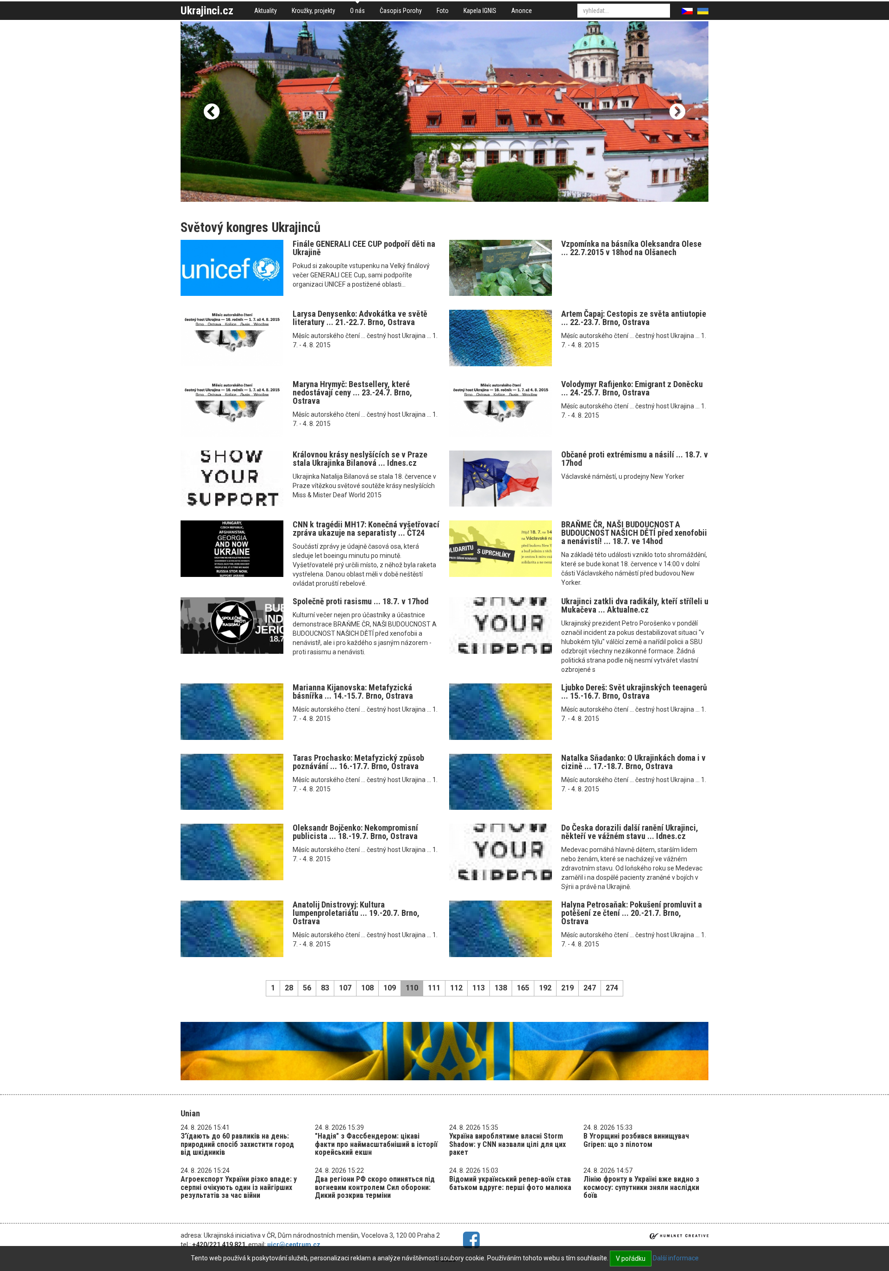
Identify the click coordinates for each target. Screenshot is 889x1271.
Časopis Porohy (401, 10)
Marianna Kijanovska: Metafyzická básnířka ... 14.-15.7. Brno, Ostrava (353, 691)
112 (456, 987)
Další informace (676, 1258)
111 (434, 987)
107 (345, 987)
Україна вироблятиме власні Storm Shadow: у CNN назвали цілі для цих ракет (507, 1144)
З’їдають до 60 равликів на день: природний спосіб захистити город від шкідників (237, 1144)
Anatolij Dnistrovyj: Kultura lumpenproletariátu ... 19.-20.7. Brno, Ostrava (356, 913)
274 (612, 987)
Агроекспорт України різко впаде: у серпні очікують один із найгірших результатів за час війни (239, 1187)
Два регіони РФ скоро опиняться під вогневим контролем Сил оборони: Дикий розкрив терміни (375, 1187)
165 (523, 987)
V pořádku (630, 1258)
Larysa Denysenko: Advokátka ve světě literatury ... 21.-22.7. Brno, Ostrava (360, 318)
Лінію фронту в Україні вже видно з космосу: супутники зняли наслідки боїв (641, 1187)
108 (367, 987)
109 (389, 987)
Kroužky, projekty (313, 10)
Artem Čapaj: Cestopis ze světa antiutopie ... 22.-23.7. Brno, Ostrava (633, 318)
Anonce (521, 10)
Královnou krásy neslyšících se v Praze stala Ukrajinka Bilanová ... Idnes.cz (360, 459)
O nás (357, 10)
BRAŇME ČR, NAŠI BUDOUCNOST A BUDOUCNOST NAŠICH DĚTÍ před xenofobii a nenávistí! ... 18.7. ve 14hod (634, 533)
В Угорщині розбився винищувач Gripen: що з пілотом (636, 1140)
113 (478, 987)
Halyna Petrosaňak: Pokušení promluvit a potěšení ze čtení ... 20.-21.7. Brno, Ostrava (631, 913)
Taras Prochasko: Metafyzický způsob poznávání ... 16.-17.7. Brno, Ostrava (358, 762)
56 (307, 987)
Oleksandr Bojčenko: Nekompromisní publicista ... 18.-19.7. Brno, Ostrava (355, 832)
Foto (443, 10)
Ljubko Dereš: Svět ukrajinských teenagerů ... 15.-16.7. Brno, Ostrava (634, 691)
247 (589, 987)
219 (567, 987)
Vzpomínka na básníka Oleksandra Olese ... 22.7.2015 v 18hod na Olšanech (631, 248)
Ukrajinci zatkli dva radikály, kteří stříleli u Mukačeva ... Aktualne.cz (634, 605)
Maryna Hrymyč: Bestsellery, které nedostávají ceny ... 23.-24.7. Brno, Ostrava (352, 392)
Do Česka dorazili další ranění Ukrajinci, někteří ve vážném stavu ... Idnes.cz (629, 832)
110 (412, 987)
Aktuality (265, 10)
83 (325, 987)
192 (545, 987)
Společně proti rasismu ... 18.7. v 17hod (360, 601)
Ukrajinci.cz (207, 10)
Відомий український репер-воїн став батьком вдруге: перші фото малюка (510, 1183)
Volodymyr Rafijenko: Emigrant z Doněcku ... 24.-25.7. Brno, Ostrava (632, 388)
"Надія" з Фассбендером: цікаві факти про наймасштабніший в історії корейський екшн (376, 1144)
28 (289, 987)
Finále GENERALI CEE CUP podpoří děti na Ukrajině (364, 248)
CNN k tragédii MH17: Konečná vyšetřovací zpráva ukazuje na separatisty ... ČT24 (366, 529)
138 (501, 987)
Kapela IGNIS (479, 10)
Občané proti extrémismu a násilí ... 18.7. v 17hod (634, 459)
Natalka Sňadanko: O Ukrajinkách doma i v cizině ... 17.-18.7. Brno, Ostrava (633, 762)
